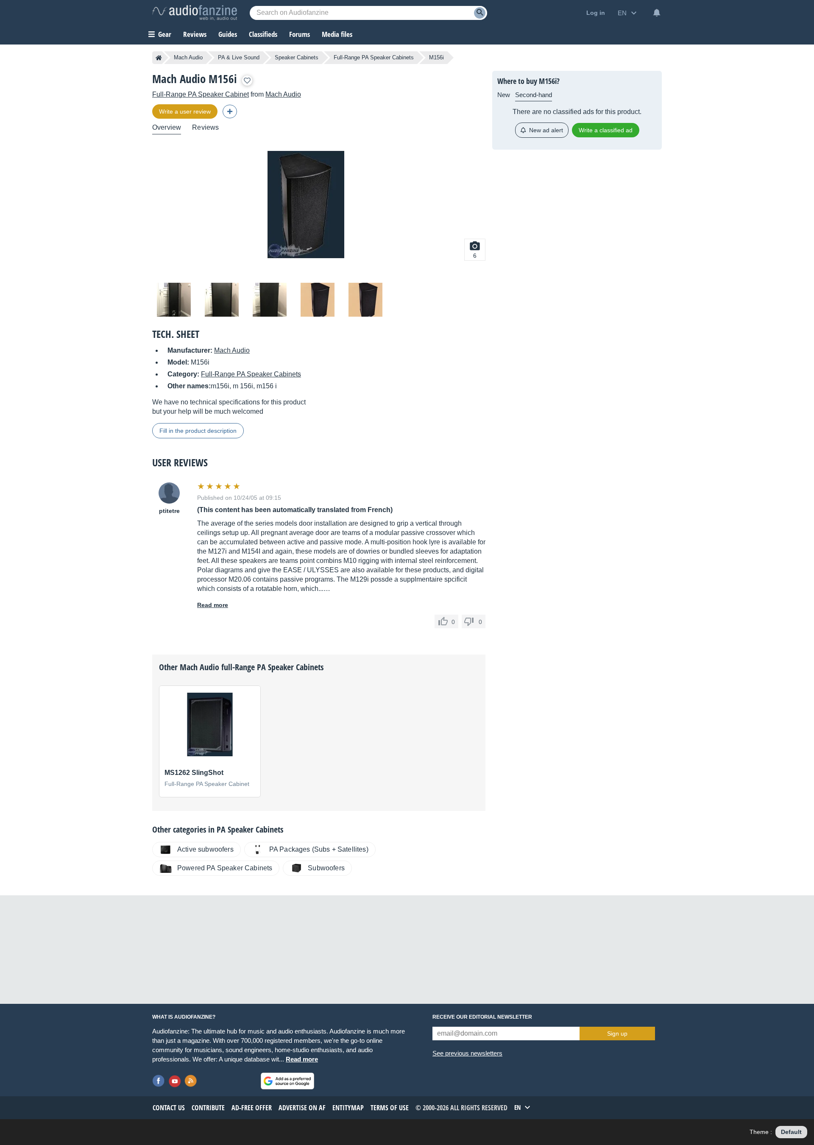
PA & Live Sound (238, 57)
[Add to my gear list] (247, 80)
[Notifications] (657, 13)
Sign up (617, 1033)
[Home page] (159, 57)
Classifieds (263, 34)
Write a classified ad (606, 130)
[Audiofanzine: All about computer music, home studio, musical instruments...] (194, 12)
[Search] (479, 13)
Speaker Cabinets (296, 57)
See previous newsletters (467, 1053)
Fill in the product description (198, 430)
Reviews (194, 34)
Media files (337, 34)
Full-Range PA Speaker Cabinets (374, 57)
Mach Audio (188, 57)
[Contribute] (230, 111)
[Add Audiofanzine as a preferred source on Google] (287, 1081)
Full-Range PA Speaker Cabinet (200, 94)
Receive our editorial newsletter (482, 1017)
